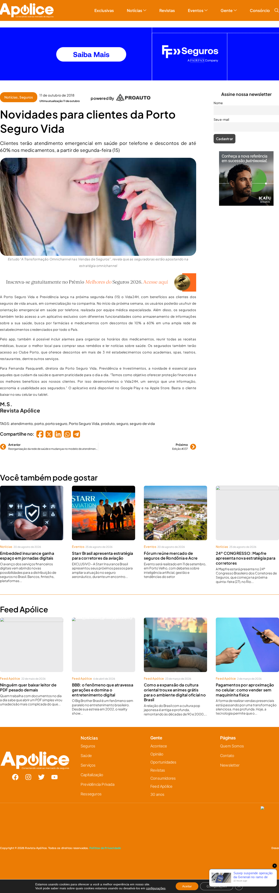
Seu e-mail (97, 453)
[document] (139, 446)
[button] (188, 398)
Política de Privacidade (145, 489)
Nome (93, 434)
